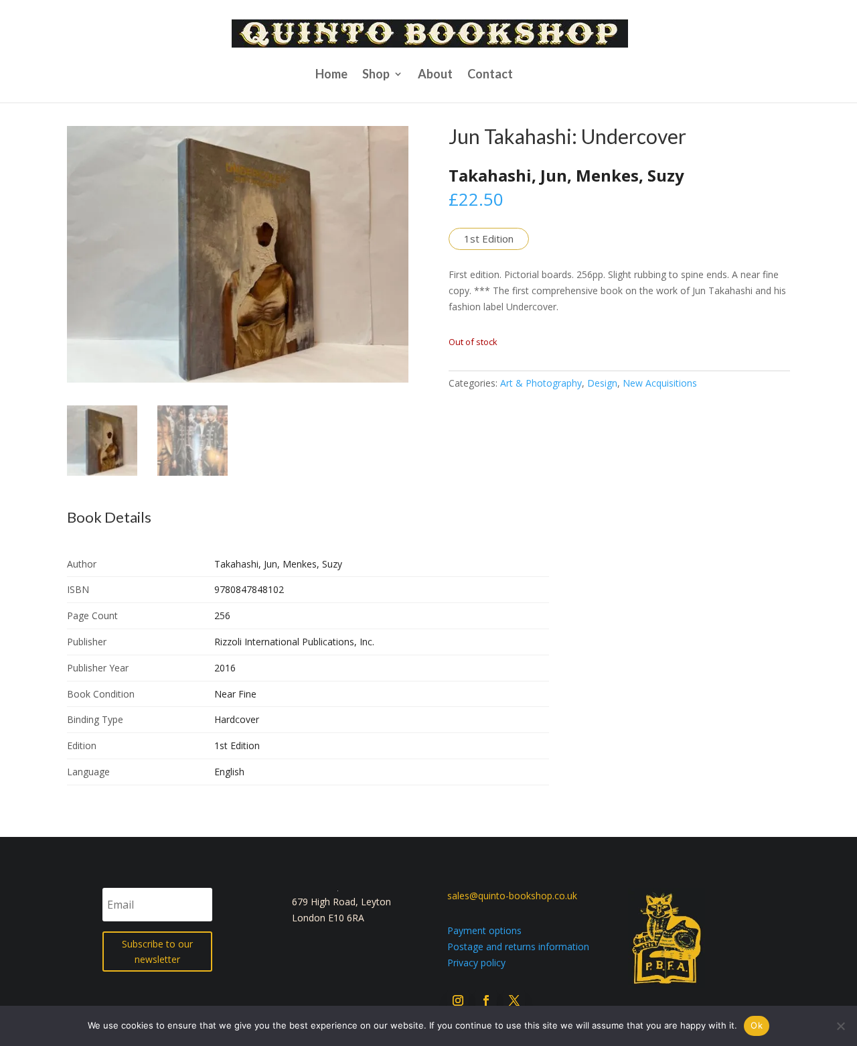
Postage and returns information (518, 946)
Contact (490, 75)
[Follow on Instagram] (458, 1000)
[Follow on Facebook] (486, 1000)
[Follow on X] (514, 1000)
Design (602, 383)
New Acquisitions (660, 383)
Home (331, 75)
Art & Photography (541, 383)
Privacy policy (476, 962)
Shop (376, 75)
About (435, 75)
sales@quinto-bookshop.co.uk (512, 895)
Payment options (484, 930)
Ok (757, 1025)
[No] (840, 1026)
